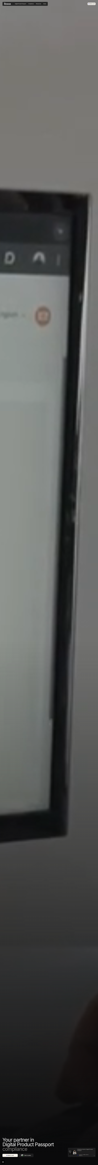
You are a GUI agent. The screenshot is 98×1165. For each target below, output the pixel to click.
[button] (38, 4)
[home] (7, 4)
